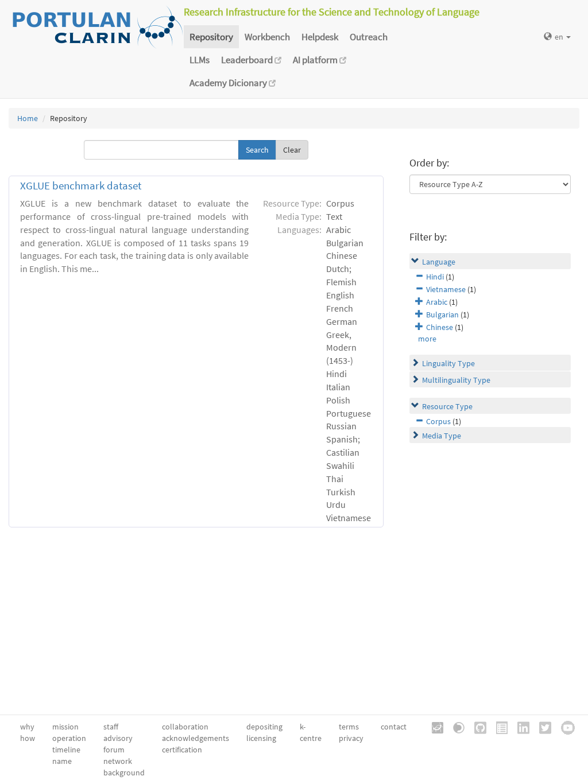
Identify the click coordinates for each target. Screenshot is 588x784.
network (117, 761)
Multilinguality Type (456, 380)
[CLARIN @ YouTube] (564, 726)
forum (114, 749)
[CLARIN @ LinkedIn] (519, 726)
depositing (264, 726)
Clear (292, 150)
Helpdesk (319, 36)
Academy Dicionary (229, 82)
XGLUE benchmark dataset (80, 185)
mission (65, 726)
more (427, 338)
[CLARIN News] (498, 726)
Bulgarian (442, 314)
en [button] (560, 37)
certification (182, 749)
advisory (118, 738)
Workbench (267, 36)
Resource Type (447, 406)
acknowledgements (195, 738)
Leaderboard (247, 59)
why (27, 726)
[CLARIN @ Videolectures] (455, 726)
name (62, 761)
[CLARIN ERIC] (433, 726)
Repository (211, 36)
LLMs (199, 59)
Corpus (438, 421)
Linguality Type (448, 363)
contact (394, 726)
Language (438, 262)
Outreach (369, 36)
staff (110, 726)
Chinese (439, 327)
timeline (66, 749)
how (27, 738)
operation (69, 738)
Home (27, 118)
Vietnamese (446, 289)
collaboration (185, 726)
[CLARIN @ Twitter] (541, 726)
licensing (261, 738)
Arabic (436, 302)
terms (349, 726)
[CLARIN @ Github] (476, 726)
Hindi (435, 276)
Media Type (441, 435)
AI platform (316, 59)
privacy (351, 738)
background (124, 772)
